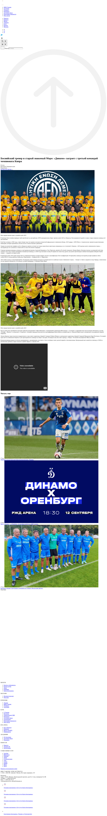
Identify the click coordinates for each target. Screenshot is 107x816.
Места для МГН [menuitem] (8, 730)
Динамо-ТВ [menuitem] (7, 746)
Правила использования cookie (9, 768)
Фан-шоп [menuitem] (6, 697)
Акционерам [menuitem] (7, 719)
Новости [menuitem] (6, 745)
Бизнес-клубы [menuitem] (7, 686)
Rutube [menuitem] (5, 763)
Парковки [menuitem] (6, 689)
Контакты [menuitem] (6, 713)
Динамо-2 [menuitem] (6, 705)
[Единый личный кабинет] (2, 39)
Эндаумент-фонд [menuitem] (8, 718)
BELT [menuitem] (5, 764)
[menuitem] (55, 7)
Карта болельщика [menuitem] (9, 690)
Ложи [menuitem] (5, 688)
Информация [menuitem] (7, 731)
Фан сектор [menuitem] (7, 722)
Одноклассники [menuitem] (8, 759)
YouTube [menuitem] (6, 753)
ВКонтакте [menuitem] (7, 754)
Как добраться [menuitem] (7, 727)
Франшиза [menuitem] (6, 716)
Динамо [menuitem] (6, 703)
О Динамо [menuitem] (6, 712)
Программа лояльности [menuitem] (10, 721)
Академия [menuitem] (6, 707)
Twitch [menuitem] (5, 762)
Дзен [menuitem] (5, 760)
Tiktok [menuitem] (5, 757)
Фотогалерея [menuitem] (7, 748)
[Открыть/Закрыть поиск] (4, 41)
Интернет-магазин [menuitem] (9, 696)
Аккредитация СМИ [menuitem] (9, 715)
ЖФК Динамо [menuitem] (7, 704)
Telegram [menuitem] (6, 756)
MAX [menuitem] (5, 766)
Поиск (6, 48)
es (4, 32)
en (4, 31)
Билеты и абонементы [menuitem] (10, 685)
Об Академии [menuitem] (7, 737)
